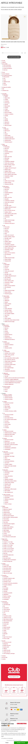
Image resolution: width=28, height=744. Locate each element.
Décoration (7, 123)
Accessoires (7, 177)
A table (6, 109)
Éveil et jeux (7, 102)
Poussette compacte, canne (9, 578)
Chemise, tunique (8, 310)
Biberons (6, 328)
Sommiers (7, 421)
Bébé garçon (7, 130)
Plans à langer (7, 406)
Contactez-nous (5, 90)
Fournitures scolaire (7, 616)
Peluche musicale (6, 627)
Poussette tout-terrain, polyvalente (10, 583)
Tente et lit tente (6, 571)
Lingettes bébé (6, 525)
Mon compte (4, 63)
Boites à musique (8, 504)
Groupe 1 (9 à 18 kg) (7, 546)
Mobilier (6, 115)
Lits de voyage (8, 424)
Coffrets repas (7, 356)
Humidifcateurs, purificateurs (10, 447)
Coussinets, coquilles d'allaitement (11, 379)
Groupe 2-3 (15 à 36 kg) (8, 550)
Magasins (4, 62)
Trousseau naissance (9, 151)
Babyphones (7, 441)
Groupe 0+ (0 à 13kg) (8, 542)
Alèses (6, 457)
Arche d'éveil (6, 622)
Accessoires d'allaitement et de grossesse (13, 381)
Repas (4, 83)
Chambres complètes (9, 114)
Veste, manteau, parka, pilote (11, 174)
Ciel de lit (6, 474)
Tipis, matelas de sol (9, 492)
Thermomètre (6, 518)
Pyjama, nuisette (8, 303)
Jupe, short (7, 239)
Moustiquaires (7, 449)
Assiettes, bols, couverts (10, 353)
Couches (5, 533)
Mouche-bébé (6, 520)
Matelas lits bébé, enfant (10, 434)
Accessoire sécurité (7, 642)
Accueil (3, 60)
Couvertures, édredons (9, 461)
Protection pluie (6, 597)
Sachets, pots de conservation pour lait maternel (14, 377)
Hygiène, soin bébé (7, 514)
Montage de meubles (6, 87)
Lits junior (6, 426)
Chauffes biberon (8, 337)
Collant (6, 316)
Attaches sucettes (8, 348)
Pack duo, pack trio (7, 580)
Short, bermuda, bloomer (10, 172)
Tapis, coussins (7, 485)
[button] (25, 17)
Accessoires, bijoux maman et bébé (12, 320)
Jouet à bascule (6, 609)
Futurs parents (6, 76)
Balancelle (5, 633)
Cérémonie (7, 153)
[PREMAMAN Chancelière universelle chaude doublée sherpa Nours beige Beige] (14, 27)
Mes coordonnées (7, 65)
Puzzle (4, 614)
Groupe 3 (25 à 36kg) (7, 551)
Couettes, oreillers (8, 464)
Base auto (5, 553)
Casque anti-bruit (6, 651)
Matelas (6, 119)
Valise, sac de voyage (7, 573)
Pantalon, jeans (8, 169)
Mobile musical (6, 628)
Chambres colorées (9, 399)
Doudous (6, 500)
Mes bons (5, 70)
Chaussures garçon (8, 142)
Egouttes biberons (8, 334)
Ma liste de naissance (7, 68)
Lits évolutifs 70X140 (9, 417)
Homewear (7, 305)
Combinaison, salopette (9, 161)
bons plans (4, 93)
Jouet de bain (6, 611)
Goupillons (7, 333)
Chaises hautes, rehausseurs (10, 361)
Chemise (6, 204)
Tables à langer (8, 407)
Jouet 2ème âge (6, 604)
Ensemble (7, 159)
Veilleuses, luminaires (9, 479)
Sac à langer (5, 588)
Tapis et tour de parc (7, 637)
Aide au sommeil (8, 125)
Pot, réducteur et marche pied (9, 536)
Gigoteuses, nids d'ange (9, 456)
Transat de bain (6, 510)
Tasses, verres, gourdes (9, 354)
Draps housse (7, 459)
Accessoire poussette (7, 592)
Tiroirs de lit (7, 422)
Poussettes (7, 101)
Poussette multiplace (7, 584)
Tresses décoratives (9, 476)
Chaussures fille (8, 140)
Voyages (6, 99)
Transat (4, 630)
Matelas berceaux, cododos (10, 432)
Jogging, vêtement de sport (10, 168)
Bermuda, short (8, 279)
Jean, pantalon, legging (9, 313)
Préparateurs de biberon (10, 339)
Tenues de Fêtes (8, 182)
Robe (6, 233)
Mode (4, 127)
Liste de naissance (5, 73)
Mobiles (6, 477)
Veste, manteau (8, 318)
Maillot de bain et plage (9, 180)
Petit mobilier (7, 490)
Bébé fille (6, 129)
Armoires (6, 409)
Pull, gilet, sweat (8, 166)
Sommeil (5, 84)
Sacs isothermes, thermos (10, 359)
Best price (7, 148)
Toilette (6, 96)
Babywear (7, 467)
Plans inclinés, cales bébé (10, 443)
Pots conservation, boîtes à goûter (12, 358)
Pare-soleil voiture (7, 558)
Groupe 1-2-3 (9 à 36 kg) (8, 548)
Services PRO (4, 657)
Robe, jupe (7, 158)
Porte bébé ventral (7, 568)
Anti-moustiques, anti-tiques (9, 653)
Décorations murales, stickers (10, 481)
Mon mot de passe (7, 66)
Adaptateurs (5, 594)
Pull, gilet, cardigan (8, 311)
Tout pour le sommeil (9, 403)
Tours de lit (7, 462)
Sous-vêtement (8, 254)
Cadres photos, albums (9, 482)
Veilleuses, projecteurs (9, 499)
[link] (14, 45)
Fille (5, 132)
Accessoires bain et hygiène (9, 523)
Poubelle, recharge (7, 535)
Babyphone (5, 643)
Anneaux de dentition (9, 344)
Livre (4, 612)
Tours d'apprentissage (9, 367)
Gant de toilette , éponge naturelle (10, 517)
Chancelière (5, 589)
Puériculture (5, 95)
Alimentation (7, 369)
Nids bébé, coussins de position (11, 444)
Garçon (6, 133)
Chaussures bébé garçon (10, 138)
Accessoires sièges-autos (8, 554)
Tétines (6, 329)
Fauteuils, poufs (8, 484)
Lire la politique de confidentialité (7, 738)
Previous (22, 53)
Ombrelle (5, 591)
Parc (4, 635)
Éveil (4, 78)
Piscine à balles (6, 638)
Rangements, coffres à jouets (10, 489)
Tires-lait (6, 376)
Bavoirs (6, 389)
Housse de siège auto (7, 561)
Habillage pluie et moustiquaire (9, 559)
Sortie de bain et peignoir (8, 515)
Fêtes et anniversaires (7, 620)
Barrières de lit (8, 446)
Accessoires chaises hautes (10, 364)
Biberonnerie (7, 106)
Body (6, 155)
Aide (3, 88)
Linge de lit (7, 122)
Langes (6, 391)
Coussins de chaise (8, 362)
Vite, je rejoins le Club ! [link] (14, 676)
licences (6, 150)
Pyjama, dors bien (8, 156)
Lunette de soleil (6, 650)
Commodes (7, 404)
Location (4, 659)
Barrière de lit (6, 647)
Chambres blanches (8, 397)
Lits (5, 117)
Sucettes (6, 107)
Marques (4, 655)
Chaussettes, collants (9, 176)
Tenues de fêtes (8, 221)
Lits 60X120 (7, 416)
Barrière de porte (7, 645)
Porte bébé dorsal (7, 569)
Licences (6, 191)
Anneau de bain (6, 512)
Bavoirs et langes (8, 112)
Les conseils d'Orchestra (7, 75)
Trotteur (5, 632)
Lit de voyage (6, 565)
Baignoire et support (7, 509)
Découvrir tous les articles (14, 57)
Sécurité (6, 104)
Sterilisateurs (7, 336)
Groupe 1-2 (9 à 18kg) (8, 545)
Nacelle (4, 586)
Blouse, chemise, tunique (10, 164)
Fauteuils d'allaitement (9, 384)
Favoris (3, 72)
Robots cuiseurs (8, 366)
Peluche (4, 625)
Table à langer (6, 530)
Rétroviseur (5, 556)
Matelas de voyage (8, 436)
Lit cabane (7, 427)
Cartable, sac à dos (7, 617)
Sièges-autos (7, 98)
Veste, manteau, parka (9, 248)
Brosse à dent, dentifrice (8, 527)
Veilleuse (5, 648)
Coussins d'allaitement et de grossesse (12, 382)
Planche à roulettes (7, 596)
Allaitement (7, 110)
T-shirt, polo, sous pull (9, 163)
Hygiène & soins (6, 81)
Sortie (4, 80)
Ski (5, 179)
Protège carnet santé (7, 528)
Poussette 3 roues (7, 581)
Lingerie (6, 302)
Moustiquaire (6, 599)
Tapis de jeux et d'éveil (8, 619)
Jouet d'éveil (6, 607)
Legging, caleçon (8, 171)
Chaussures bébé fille (9, 137)
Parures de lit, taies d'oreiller (10, 466)
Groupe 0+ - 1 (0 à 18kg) (8, 543)
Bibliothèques (7, 487)
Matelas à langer (6, 531)
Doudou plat (5, 624)
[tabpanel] (14, 32)
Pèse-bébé (5, 522)
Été (4, 606)
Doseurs (6, 331)
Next (25, 53)
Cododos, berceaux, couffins (10, 411)
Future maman (7, 135)
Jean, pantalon (8, 243)
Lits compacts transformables (11, 419)
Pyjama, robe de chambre (10, 252)
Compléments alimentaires (10, 371)
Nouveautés (7, 146)
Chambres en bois (8, 396)
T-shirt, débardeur (8, 308)
